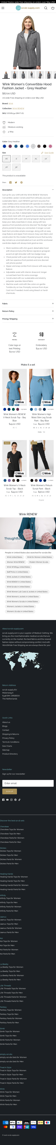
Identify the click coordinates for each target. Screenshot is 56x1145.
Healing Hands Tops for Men (12, 881)
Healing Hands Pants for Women (14, 885)
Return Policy (8, 311)
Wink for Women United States (39, 557)
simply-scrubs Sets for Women (13, 1057)
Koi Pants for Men (7, 954)
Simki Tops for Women (10, 1031)
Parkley (3, 1007)
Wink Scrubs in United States (18, 587)
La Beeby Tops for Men (10, 971)
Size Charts (7, 746)
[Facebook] (3, 800)
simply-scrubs (6, 1054)
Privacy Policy (8, 738)
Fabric (5, 304)
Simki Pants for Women (10, 1040)
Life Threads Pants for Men (11, 1001)
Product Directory (10, 754)
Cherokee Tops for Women (12, 829)
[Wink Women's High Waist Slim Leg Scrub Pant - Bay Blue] (41, 387)
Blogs (4, 726)
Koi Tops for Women (9, 941)
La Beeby (4, 964)
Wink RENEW (18, 108)
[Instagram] (11, 800)
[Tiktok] (19, 800)
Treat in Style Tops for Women (13, 1070)
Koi (1, 938)
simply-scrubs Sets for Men (12, 1061)
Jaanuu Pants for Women (11, 928)
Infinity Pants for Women (10, 907)
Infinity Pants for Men (9, 911)
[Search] (46, 8)
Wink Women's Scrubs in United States (22, 602)
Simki (2, 1028)
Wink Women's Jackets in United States (23, 597)
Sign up (9, 791)
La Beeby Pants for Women (12, 975)
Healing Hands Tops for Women (14, 877)
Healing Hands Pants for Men (12, 889)
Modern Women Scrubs (38, 562)
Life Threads (5, 986)
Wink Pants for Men (8, 1104)
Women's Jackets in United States (20, 607)
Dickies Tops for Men (9, 855)
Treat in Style (5, 1067)
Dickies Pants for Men (9, 863)
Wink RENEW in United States (19, 582)
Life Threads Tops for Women (13, 988)
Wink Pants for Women (10, 1100)
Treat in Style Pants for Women (13, 1079)
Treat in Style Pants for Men (12, 1083)
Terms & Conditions (10, 742)
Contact (5, 730)
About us (6, 722)
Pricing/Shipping (9, 319)
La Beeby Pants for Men (10, 980)
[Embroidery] (41, 336)
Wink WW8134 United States (18, 567)
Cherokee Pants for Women (12, 838)
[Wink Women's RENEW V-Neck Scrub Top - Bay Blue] (14, 387)
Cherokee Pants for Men (10, 842)
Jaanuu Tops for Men (9, 924)
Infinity (3, 895)
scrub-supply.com (13, 1135)
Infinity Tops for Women (10, 898)
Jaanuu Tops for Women (10, 920)
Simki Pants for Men (8, 1044)
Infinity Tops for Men (9, 902)
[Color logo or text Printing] (14, 336)
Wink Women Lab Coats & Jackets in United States (27, 592)
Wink (10, 103)
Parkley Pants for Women (11, 1018)
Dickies (3, 848)
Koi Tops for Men (7, 945)
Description (7, 190)
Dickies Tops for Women (10, 851)
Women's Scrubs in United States (20, 611)
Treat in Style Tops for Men (11, 1074)
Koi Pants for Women (9, 950)
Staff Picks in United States (17, 572)
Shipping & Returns (10, 734)
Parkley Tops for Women (11, 1010)
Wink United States (14, 557)
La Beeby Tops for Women (11, 967)
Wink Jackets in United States (19, 577)
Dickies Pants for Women (11, 859)
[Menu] (3, 8)
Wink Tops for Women (10, 1092)
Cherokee (4, 826)
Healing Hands (6, 874)
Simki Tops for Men (8, 1036)
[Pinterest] (15, 800)
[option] (28, 41)
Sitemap (5, 750)
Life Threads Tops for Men (11, 993)
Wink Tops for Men (8, 1096)
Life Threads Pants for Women (13, 997)
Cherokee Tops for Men (10, 834)
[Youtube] (7, 800)
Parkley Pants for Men (9, 1023)
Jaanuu (3, 917)
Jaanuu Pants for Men (9, 932)
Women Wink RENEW (16, 562)
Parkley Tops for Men (9, 1014)
